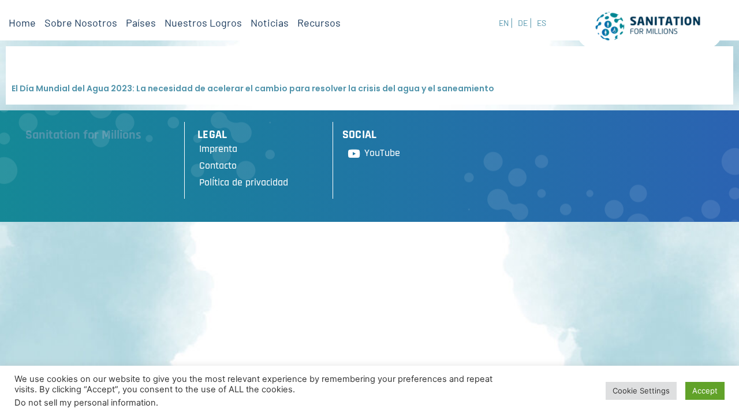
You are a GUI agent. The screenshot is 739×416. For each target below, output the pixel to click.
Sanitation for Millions (83, 135)
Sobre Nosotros (80, 22)
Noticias (270, 22)
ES (541, 23)
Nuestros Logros (203, 22)
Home (22, 22)
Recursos (319, 22)
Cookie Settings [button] (641, 390)
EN (504, 23)
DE (523, 23)
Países (141, 22)
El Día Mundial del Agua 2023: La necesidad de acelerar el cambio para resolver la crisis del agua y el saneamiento (253, 88)
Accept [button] (705, 390)
